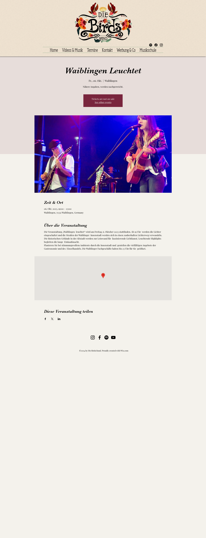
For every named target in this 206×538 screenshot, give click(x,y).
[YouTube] (113, 337)
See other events (103, 102)
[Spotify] (151, 45)
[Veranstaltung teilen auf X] (52, 319)
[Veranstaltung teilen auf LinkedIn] (59, 319)
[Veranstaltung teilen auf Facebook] (45, 319)
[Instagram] (92, 337)
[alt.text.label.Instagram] (161, 45)
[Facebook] (156, 45)
